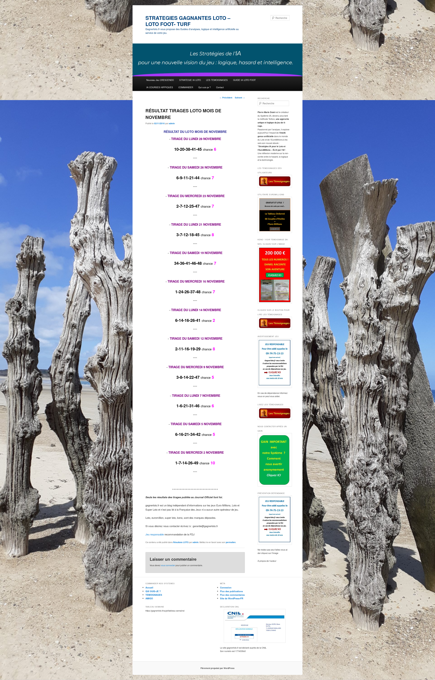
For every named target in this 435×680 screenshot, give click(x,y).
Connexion (225, 587)
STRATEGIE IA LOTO (190, 80)
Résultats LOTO (180, 542)
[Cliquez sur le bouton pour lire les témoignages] (274, 323)
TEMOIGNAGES (153, 594)
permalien (231, 542)
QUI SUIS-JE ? (153, 591)
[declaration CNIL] (254, 626)
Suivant (240, 97)
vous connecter (168, 565)
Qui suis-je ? (204, 87)
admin (172, 123)
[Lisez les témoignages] (274, 413)
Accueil (149, 587)
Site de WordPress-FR (231, 598)
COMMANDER (185, 87)
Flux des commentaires (232, 594)
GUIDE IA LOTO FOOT (244, 80)
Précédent (226, 97)
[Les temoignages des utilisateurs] (274, 181)
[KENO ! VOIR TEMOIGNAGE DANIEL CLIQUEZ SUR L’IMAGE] (274, 274)
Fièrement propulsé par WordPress (217, 668)
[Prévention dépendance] (274, 520)
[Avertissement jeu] (274, 363)
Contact (220, 87)
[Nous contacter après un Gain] (274, 459)
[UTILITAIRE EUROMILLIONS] (274, 215)
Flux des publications (231, 591)
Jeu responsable (154, 534)
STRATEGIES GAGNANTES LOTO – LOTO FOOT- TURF (187, 21)
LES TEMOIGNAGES (217, 80)
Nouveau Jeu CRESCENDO (160, 80)
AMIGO (149, 598)
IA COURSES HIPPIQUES (159, 87)
